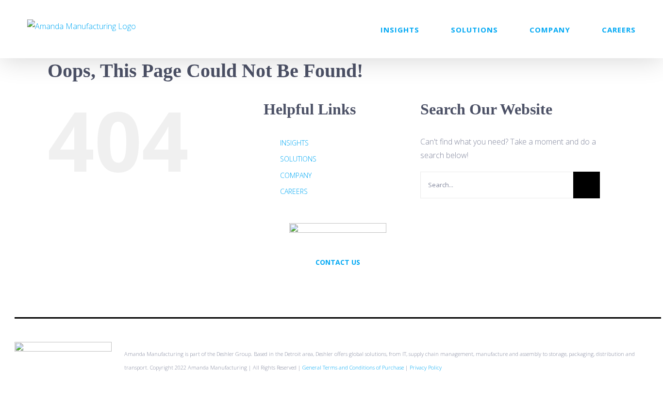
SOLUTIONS (298, 158)
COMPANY (296, 175)
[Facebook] (338, 283)
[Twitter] (325, 283)
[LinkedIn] (351, 283)
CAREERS (294, 191)
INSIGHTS (294, 142)
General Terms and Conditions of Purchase (353, 367)
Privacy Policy (426, 367)
